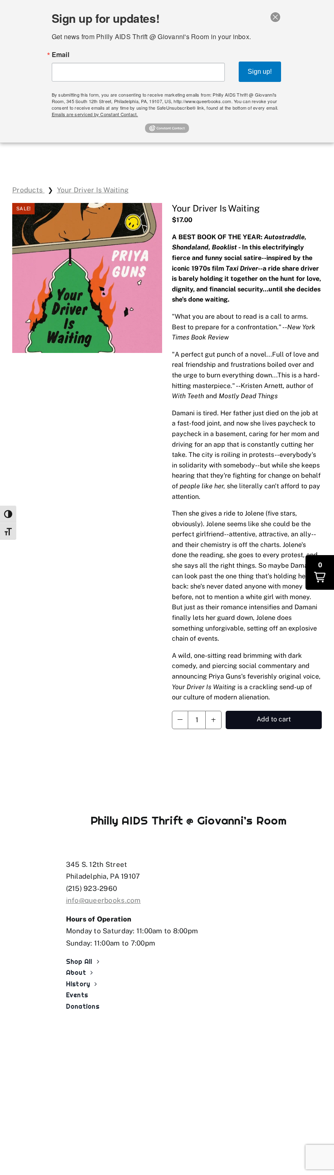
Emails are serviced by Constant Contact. (95, 114)
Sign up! (260, 71)
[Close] (275, 17)
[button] (180, 720)
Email (60, 54)
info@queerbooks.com (103, 900)
